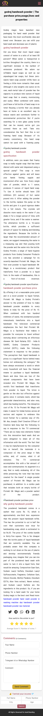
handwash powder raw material (16, 606)
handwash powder (11, 599)
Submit (22, 706)
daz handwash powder (30, 602)
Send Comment (21, 686)
